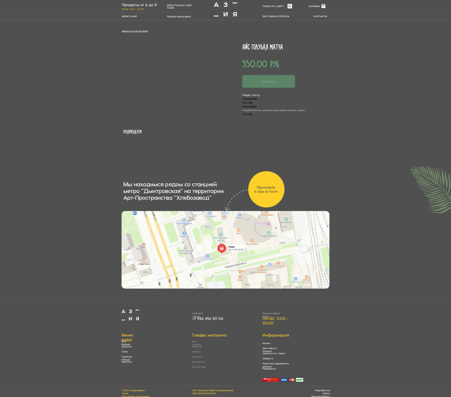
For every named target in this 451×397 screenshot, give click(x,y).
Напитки (127, 361)
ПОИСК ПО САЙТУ (273, 6)
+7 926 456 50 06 (207, 318)
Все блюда (126, 343)
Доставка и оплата (269, 350)
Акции (266, 342)
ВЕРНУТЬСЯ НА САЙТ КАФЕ (179, 6)
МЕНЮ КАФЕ (129, 16)
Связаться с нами (273, 353)
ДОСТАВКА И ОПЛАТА (275, 16)
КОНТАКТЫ (320, 16)
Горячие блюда (127, 358)
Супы (125, 351)
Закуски (127, 346)
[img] (225, 9)
